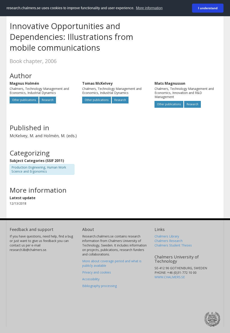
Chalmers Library (167, 236)
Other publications (24, 100)
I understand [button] (208, 8)
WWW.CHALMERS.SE (170, 277)
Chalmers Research (169, 241)
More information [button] (149, 8)
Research (47, 100)
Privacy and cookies (96, 272)
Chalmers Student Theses (173, 245)
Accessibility (91, 279)
